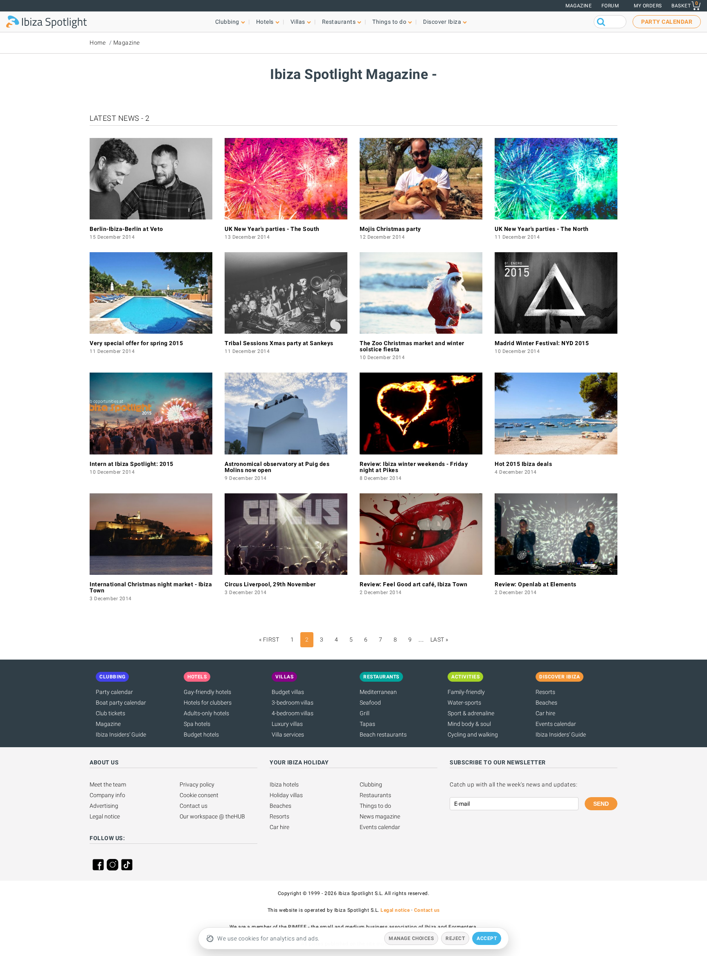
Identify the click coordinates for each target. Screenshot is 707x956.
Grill (364, 713)
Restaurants (375, 795)
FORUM (610, 6)
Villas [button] (297, 21)
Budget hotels (201, 734)
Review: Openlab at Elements (535, 584)
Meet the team (108, 784)
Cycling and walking (473, 734)
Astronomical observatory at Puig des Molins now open (277, 467)
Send (601, 803)
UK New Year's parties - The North (542, 229)
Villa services (288, 734)
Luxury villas (287, 724)
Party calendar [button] (666, 21)
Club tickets (110, 713)
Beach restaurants (383, 734)
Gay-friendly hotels (207, 692)
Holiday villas (286, 795)
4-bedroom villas (292, 713)
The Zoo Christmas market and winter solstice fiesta (412, 346)
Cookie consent (199, 795)
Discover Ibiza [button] (442, 21)
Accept (487, 938)
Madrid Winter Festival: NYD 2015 (542, 343)
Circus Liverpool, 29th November (270, 584)
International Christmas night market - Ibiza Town (151, 587)
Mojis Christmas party (390, 229)
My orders (648, 6)
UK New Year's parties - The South (272, 229)
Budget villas (288, 692)
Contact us (193, 805)
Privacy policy (197, 784)
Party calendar (114, 692)
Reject (455, 938)
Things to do (375, 805)
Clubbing (371, 784)
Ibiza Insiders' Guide (121, 734)
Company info (107, 795)
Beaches (546, 702)
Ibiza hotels (284, 784)
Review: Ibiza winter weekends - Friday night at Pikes (414, 467)
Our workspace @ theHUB (212, 816)
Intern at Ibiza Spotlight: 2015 (131, 464)
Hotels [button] (265, 21)
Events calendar (556, 724)
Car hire (545, 713)
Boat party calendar (121, 702)
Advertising (104, 805)
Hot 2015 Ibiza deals (523, 464)
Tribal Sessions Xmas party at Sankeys (279, 343)
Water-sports (464, 702)
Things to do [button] (389, 21)
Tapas (367, 724)
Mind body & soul (469, 724)
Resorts (545, 692)
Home (98, 42)
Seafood (370, 702)
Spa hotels (197, 724)
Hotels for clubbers (208, 702)
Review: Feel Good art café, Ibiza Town (413, 584)
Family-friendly (466, 692)
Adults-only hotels (206, 713)
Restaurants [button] (339, 21)
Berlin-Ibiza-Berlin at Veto (126, 229)
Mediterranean (378, 692)
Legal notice (105, 816)
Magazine (578, 6)
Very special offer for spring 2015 (136, 343)
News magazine (380, 816)
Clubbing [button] (227, 21)
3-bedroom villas (292, 702)
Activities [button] (465, 677)
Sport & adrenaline (471, 713)
